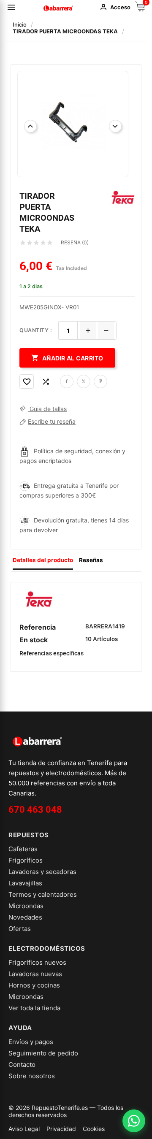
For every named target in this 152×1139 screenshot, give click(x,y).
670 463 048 (35, 809)
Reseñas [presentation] (91, 560)
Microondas (25, 906)
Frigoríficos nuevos (37, 962)
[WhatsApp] (133, 1120)
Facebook (66, 381)
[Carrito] (141, 9)
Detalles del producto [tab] (43, 560)
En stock (33, 640)
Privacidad (61, 1128)
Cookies (94, 1128)
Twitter (83, 381)
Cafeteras (23, 849)
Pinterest (100, 381)
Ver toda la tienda (34, 1008)
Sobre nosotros (31, 1076)
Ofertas (19, 929)
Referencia (37, 627)
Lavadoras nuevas (35, 974)
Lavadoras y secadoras (42, 872)
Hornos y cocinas (34, 985)
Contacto (21, 1065)
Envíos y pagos (30, 1042)
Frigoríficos (25, 860)
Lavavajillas (25, 883)
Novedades (25, 917)
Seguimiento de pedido (43, 1053)
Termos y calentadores (42, 894)
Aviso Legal (24, 1128)
